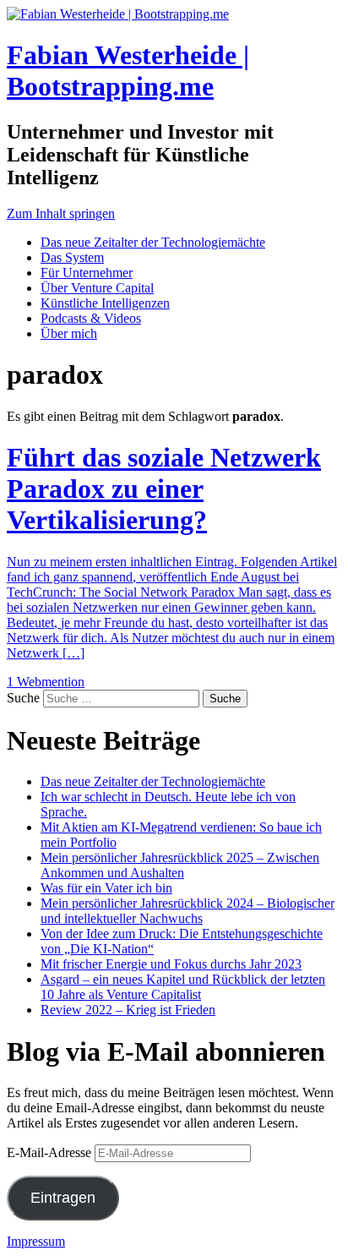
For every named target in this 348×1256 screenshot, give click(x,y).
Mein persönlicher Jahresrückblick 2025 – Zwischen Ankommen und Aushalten (180, 865)
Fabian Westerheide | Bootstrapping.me (128, 70)
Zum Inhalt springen (61, 213)
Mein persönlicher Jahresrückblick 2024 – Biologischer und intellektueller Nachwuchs (187, 911)
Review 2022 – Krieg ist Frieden (128, 1009)
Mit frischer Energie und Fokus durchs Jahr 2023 (171, 964)
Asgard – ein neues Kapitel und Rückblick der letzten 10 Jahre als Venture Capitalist (183, 987)
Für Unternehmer (87, 272)
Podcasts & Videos (91, 318)
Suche (23, 698)
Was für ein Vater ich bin (106, 888)
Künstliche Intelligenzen (105, 303)
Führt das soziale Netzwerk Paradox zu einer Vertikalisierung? (164, 488)
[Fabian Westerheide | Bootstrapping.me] (118, 14)
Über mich (69, 333)
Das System (72, 257)
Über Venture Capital (97, 288)
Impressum (36, 1241)
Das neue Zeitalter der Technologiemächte (153, 242)
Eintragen (62, 1197)
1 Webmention (45, 681)
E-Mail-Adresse (51, 1152)
